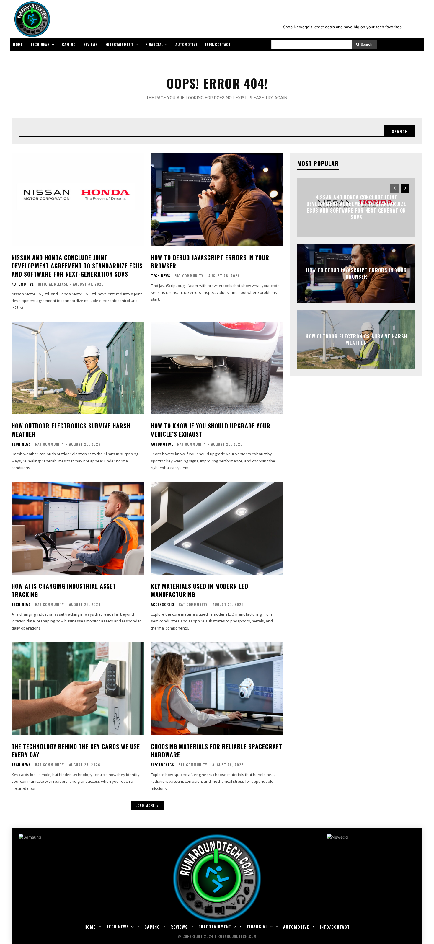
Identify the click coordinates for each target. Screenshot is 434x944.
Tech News (160, 276)
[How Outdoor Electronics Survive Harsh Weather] (78, 368)
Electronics (162, 765)
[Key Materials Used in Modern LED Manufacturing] (217, 528)
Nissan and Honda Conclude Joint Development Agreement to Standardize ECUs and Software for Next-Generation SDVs (77, 265)
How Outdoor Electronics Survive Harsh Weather (71, 429)
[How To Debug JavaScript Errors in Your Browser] (217, 199)
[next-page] (405, 188)
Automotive (23, 284)
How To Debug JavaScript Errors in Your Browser (210, 261)
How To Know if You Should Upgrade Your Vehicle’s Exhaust (210, 429)
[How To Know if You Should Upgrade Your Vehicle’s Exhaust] (217, 368)
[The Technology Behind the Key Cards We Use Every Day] (78, 688)
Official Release (53, 283)
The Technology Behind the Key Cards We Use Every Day (76, 750)
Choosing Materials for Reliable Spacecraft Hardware (216, 750)
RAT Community (188, 275)
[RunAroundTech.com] (31, 19)
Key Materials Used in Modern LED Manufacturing (199, 590)
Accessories (162, 604)
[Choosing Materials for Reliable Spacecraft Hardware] (217, 688)
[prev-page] (394, 188)
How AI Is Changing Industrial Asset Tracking (64, 590)
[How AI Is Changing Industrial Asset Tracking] (78, 528)
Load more (145, 805)
